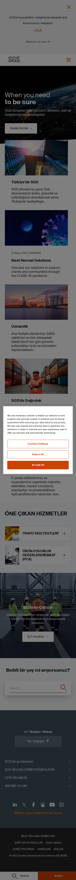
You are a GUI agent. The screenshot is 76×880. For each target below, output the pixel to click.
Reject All (38, 454)
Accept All (38, 464)
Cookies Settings (38, 443)
